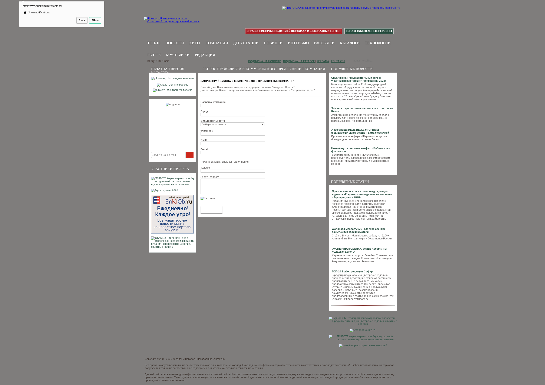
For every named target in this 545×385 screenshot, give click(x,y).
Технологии (378, 43)
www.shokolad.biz (204, 365)
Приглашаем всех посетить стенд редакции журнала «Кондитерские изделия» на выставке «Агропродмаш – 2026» (362, 194)
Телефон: (206, 167)
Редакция (205, 55)
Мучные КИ (178, 55)
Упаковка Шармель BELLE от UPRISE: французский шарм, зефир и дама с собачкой (360, 131)
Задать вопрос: (210, 177)
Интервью (298, 43)
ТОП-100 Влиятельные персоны (369, 31)
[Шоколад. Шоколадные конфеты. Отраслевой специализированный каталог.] (172, 23)
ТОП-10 (153, 43)
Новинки (273, 43)
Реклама (323, 61)
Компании (216, 43)
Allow (95, 20)
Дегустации (246, 43)
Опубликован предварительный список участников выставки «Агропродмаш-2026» (359, 79)
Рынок (154, 55)
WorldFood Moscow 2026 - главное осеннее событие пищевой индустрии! (359, 230)
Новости (174, 43)
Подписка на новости (264, 61)
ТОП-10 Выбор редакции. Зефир (352, 271)
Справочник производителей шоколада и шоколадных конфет (294, 31)
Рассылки (324, 43)
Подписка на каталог (299, 61)
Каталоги (350, 43)
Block (82, 20)
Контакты (338, 61)
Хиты (194, 43)
